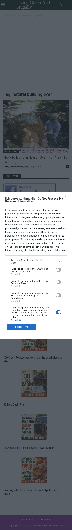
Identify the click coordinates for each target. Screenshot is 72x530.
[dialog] (36, 265)
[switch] (58, 270)
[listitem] (36, 261)
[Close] (65, 198)
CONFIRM (21, 327)
